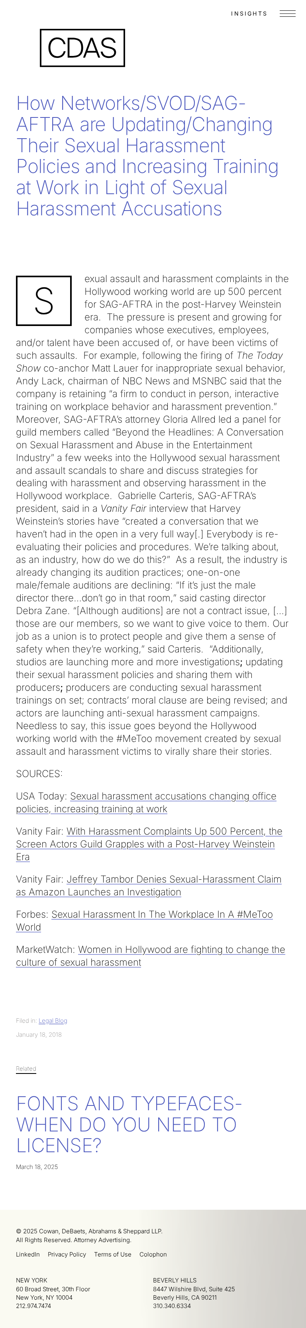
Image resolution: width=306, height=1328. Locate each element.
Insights (249, 13)
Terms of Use (112, 1254)
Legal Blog (53, 1020)
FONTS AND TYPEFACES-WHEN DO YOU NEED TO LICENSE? (129, 1124)
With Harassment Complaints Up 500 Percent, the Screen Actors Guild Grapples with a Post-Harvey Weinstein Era (149, 844)
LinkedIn (28, 1254)
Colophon (153, 1254)
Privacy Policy (67, 1254)
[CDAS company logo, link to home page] (82, 48)
